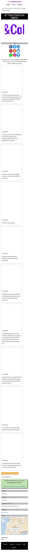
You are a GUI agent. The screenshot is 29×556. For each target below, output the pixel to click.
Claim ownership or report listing (10, 473)
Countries (20, 4)
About (6, 544)
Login (14, 547)
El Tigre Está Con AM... (15, 529)
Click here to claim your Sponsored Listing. (14, 486)
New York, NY (17, 8)
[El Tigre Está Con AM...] (15, 526)
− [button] (3, 521)
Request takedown (6, 477)
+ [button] (3, 519)
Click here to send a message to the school (10, 506)
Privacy (19, 544)
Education (4, 500)
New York (4, 493)
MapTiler (15, 534)
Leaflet (11, 534)
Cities (14, 4)
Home (9, 4)
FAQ (24, 544)
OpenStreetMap (20, 534)
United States (9, 8)
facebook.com (4, 512)
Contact (12, 544)
